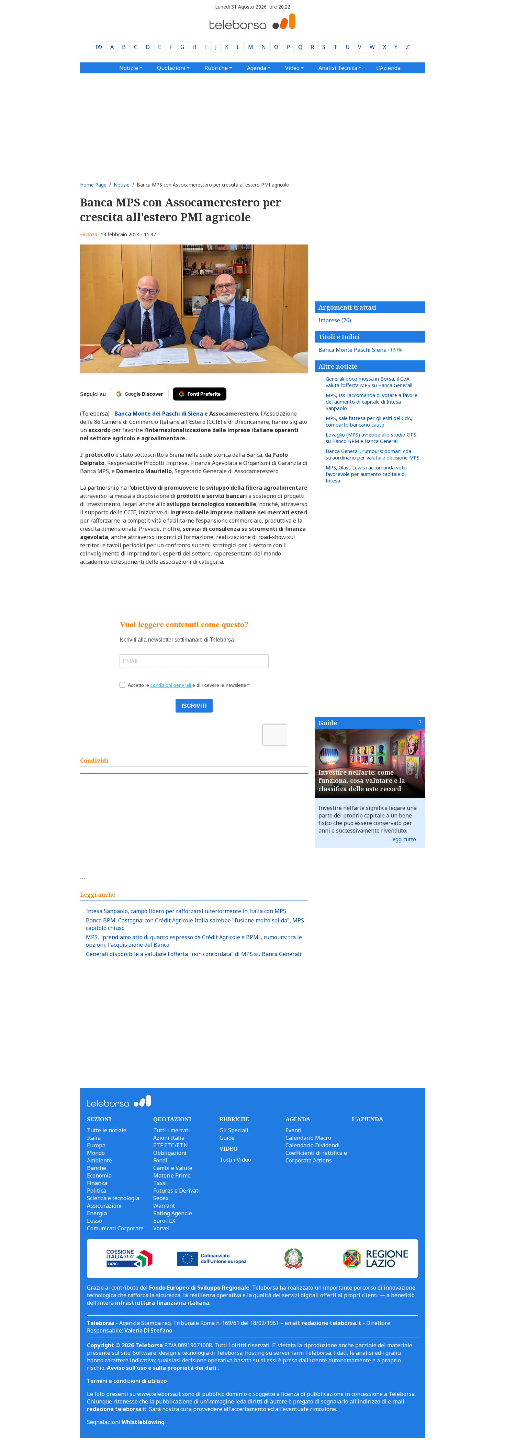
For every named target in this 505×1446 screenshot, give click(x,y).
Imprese (334, 320)
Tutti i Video (235, 1159)
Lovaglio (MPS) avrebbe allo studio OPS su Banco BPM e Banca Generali (371, 437)
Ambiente (99, 1160)
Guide (327, 723)
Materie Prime (172, 1175)
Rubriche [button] (216, 68)
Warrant (164, 1205)
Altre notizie (337, 366)
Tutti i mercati (171, 1130)
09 (99, 47)
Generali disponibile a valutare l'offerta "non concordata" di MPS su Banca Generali (193, 954)
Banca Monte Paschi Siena (360, 350)
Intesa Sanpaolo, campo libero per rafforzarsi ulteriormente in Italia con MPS (186, 911)
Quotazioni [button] (171, 68)
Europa (96, 1145)
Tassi (160, 1183)
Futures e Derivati (176, 1190)
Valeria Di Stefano (148, 1330)
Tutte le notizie (106, 1130)
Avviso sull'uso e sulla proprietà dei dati (162, 1368)
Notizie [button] (128, 68)
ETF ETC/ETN (170, 1145)
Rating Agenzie (172, 1213)
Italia (94, 1138)
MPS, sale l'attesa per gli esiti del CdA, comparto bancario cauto (369, 421)
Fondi (160, 1160)
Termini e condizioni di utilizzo (127, 1381)
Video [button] (292, 68)
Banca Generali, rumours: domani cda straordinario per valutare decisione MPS (372, 454)
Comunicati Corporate (115, 1228)
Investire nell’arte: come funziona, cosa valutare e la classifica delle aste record (361, 780)
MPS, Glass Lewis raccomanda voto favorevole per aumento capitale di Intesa (366, 474)
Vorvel (161, 1228)
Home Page (93, 184)
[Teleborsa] (252, 27)
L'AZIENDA (367, 1119)
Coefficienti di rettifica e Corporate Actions (316, 1156)
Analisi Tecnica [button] (337, 68)
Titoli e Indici (339, 337)
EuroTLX (164, 1220)
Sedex (160, 1198)
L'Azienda (388, 68)
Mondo (96, 1153)
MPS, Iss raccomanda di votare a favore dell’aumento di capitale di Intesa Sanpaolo (371, 401)
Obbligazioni (170, 1153)
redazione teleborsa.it (331, 1323)
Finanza (88, 234)
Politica (96, 1190)
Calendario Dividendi (312, 1145)
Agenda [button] (256, 68)
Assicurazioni (104, 1205)
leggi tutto (404, 839)
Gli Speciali (234, 1130)
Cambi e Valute (172, 1168)
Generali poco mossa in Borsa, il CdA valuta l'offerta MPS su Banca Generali (369, 382)
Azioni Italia (168, 1138)
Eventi (293, 1130)
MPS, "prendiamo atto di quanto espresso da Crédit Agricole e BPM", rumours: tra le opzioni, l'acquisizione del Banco (194, 940)
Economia (99, 1175)
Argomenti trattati (347, 307)
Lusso (94, 1220)
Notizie (122, 184)
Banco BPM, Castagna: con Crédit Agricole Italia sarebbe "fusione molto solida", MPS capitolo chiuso (195, 924)
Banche (96, 1168)
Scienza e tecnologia (113, 1198)
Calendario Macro (308, 1138)
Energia (97, 1213)
